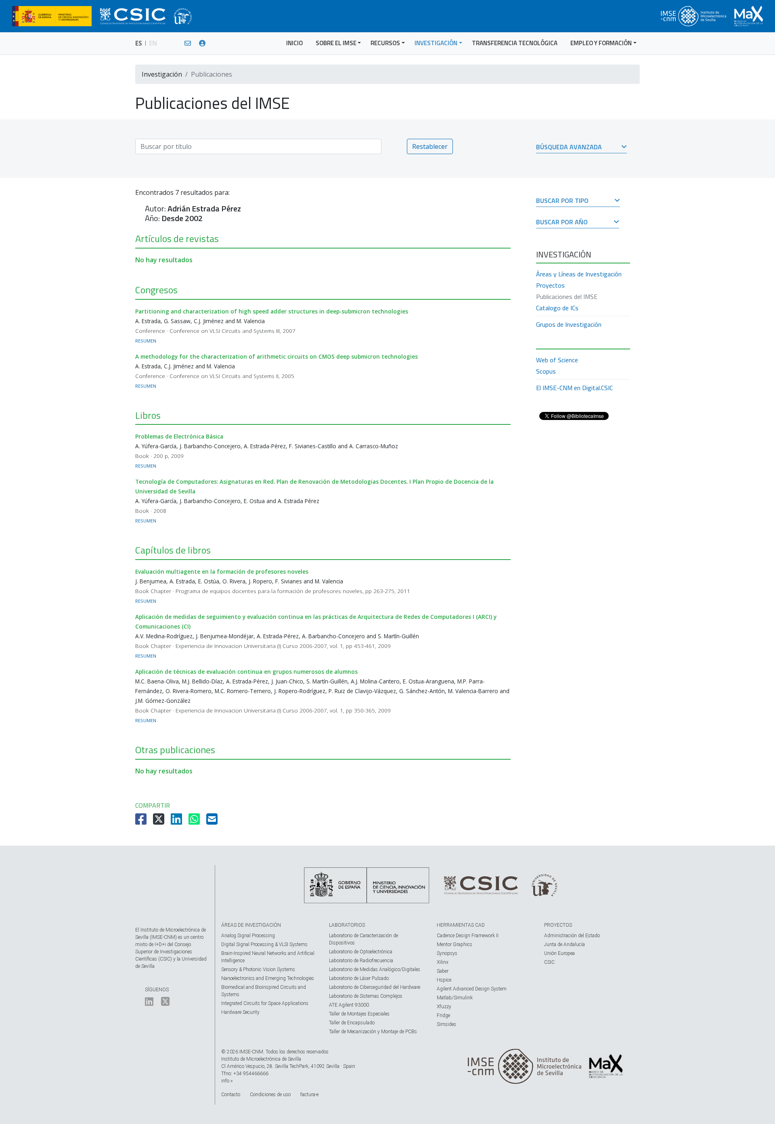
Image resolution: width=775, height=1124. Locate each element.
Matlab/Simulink (455, 998)
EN (153, 43)
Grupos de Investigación (568, 324)
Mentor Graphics (454, 944)
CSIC (549, 962)
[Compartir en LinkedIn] (177, 821)
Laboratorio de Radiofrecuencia (361, 960)
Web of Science (557, 360)
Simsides (446, 1024)
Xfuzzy (444, 1006)
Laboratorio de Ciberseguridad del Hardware (374, 987)
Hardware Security (240, 1012)
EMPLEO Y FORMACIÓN (601, 43)
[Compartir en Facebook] (141, 821)
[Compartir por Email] (212, 821)
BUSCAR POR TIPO (562, 201)
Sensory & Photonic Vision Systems (258, 969)
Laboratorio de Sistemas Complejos (365, 996)
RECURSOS (385, 43)
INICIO (294, 43)
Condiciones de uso (270, 1094)
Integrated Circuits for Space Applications (264, 1003)
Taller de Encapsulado (352, 1023)
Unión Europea (559, 953)
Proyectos (550, 285)
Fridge (443, 1015)
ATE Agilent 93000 (349, 1005)
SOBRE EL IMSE (336, 43)
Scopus (546, 371)
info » (226, 1081)
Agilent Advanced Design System (472, 989)
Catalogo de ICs (557, 308)
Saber (442, 971)
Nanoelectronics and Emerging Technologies (267, 978)
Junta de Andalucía (564, 944)
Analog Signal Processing (248, 935)
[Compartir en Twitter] (159, 821)
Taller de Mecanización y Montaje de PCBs (373, 1031)
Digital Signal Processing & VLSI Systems (264, 944)
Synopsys (447, 953)
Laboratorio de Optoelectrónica (360, 952)
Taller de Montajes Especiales (359, 1014)
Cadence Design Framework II (468, 935)
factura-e (309, 1094)
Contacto (230, 1094)
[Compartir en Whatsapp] (195, 821)
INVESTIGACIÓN (436, 43)
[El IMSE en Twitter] (165, 1003)
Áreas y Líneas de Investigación (579, 274)
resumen (145, 341)
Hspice (444, 980)
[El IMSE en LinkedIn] (149, 1003)
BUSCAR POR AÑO (562, 222)
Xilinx (442, 962)
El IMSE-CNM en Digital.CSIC (574, 388)
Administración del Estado (572, 935)
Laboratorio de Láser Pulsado (359, 978)
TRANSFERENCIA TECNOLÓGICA (514, 43)
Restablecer (430, 146)
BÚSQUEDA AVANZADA (569, 147)
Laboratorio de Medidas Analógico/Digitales (374, 969)
